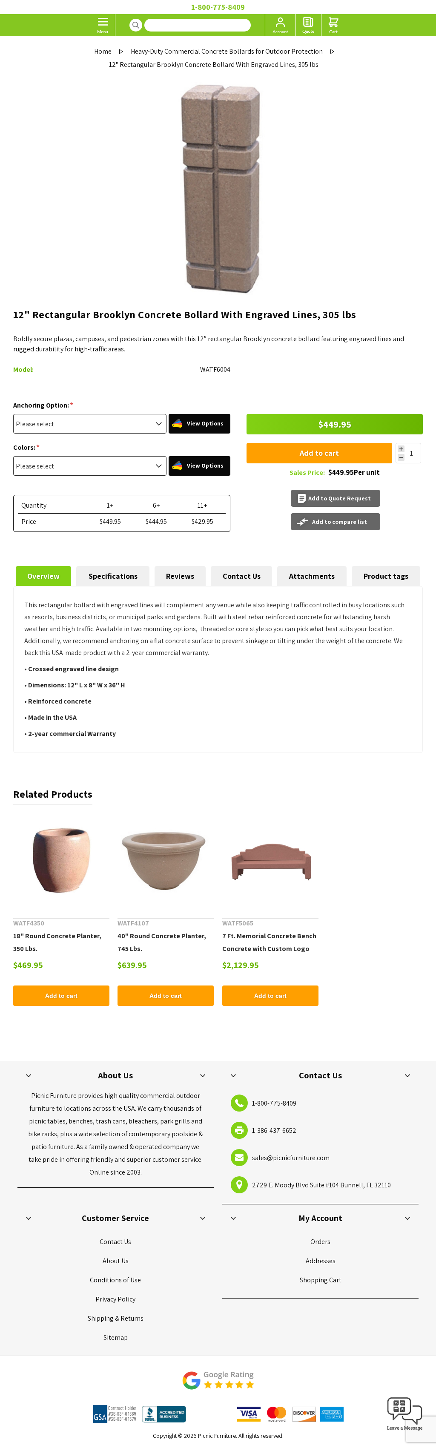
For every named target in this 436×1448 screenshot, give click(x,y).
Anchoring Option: (41, 405)
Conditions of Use (115, 1280)
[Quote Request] (308, 25)
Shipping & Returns (115, 1318)
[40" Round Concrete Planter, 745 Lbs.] (166, 861)
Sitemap (115, 1337)
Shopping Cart (320, 1280)
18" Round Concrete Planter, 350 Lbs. (57, 942)
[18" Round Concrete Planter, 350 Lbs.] (61, 861)
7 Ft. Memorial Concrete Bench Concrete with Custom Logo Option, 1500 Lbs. (269, 948)
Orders (320, 1241)
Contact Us (242, 576)
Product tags (386, 576)
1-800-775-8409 (218, 7)
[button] (405, 1430)
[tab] (43, 576)
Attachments (312, 576)
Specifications (113, 576)
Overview (43, 576)
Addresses (321, 1260)
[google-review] (218, 1385)
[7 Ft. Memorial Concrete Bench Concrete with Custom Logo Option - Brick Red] (270, 861)
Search (135, 25)
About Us (116, 1260)
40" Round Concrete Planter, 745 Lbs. (162, 942)
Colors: (25, 447)
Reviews (180, 576)
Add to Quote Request (339, 498)
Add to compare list (339, 522)
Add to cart (319, 453)
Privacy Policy (115, 1299)
